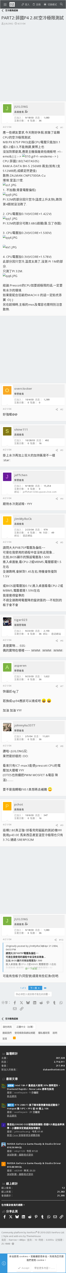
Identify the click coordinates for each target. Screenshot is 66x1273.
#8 (61, 746)
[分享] (56, 127)
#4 (61, 498)
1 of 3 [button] (23, 988)
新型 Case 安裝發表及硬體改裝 (23, 1135)
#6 (61, 640)
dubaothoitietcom (54, 1069)
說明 (55, 1032)
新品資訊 (12, 1096)
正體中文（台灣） (25, 1026)
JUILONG (8, 23)
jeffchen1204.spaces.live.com (40, 491)
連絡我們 (7, 1032)
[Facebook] (3, 1248)
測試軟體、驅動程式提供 (20, 1154)
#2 (61, 409)
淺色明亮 (7, 1026)
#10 (61, 939)
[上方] (10, 1038)
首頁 (4, 1038)
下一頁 (33, 988)
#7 (61, 686)
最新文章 (12, 1079)
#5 (61, 542)
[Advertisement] (33, 60)
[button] (5, 4)
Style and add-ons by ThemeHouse (22, 1236)
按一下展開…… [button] (33, 968)
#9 (61, 825)
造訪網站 (27, 535)
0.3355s (50, 1239)
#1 (61, 127)
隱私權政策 (44, 1032)
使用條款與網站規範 (25, 1032)
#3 (61, 450)
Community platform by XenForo (33, 1232)
